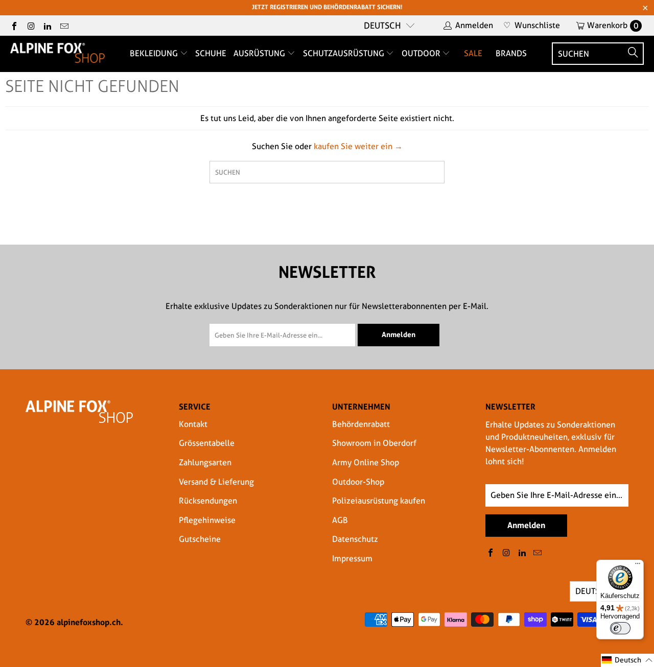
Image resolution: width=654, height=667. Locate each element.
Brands (511, 53)
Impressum (352, 558)
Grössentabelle (207, 443)
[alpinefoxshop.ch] (57, 53)
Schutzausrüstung (344, 53)
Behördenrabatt (361, 424)
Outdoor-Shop (358, 482)
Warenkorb (613, 25)
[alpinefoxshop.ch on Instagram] (30, 25)
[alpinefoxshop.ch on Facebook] (13, 25)
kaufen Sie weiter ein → (358, 146)
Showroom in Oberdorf (374, 443)
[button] (627, 660)
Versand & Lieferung (216, 482)
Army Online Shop (365, 462)
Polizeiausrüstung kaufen (378, 501)
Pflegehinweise (207, 520)
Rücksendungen (208, 501)
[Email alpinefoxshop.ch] (63, 25)
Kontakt (193, 424)
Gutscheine (200, 539)
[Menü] (638, 566)
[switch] (620, 628)
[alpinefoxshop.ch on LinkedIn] (47, 25)
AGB (340, 520)
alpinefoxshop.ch (89, 622)
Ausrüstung (260, 53)
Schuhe (210, 53)
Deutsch (382, 25)
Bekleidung (155, 53)
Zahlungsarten (205, 462)
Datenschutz (355, 539)
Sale (473, 53)
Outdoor (422, 53)
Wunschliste (531, 25)
